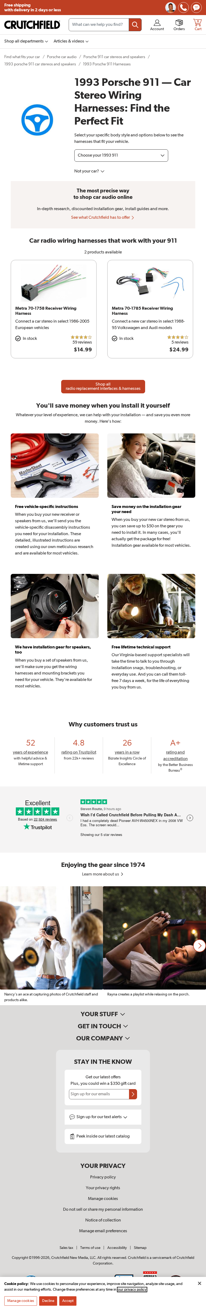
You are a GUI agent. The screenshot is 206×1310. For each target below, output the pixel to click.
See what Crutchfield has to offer (101, 218)
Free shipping (32, 7)
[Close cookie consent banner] (199, 1283)
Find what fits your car (22, 57)
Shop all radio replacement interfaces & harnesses (103, 386)
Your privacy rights (103, 1188)
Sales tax (66, 1248)
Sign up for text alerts (99, 1117)
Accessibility (117, 1248)
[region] (103, 945)
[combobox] (105, 24)
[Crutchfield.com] (32, 24)
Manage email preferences (103, 1231)
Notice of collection (103, 1220)
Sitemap (140, 1248)
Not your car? (87, 171)
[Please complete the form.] (133, 1094)
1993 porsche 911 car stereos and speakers (40, 64)
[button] (199, 945)
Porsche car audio (61, 57)
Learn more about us (101, 874)
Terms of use (90, 1248)
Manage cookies (103, 1199)
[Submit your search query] (135, 24)
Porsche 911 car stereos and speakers (114, 57)
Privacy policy (103, 1177)
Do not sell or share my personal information (103, 1209)
